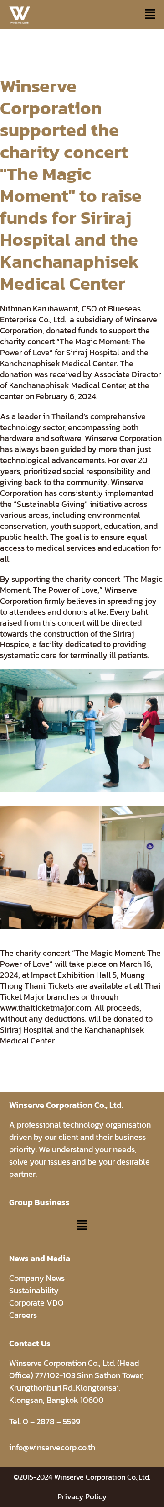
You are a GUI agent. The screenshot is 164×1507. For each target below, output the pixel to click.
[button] (150, 15)
